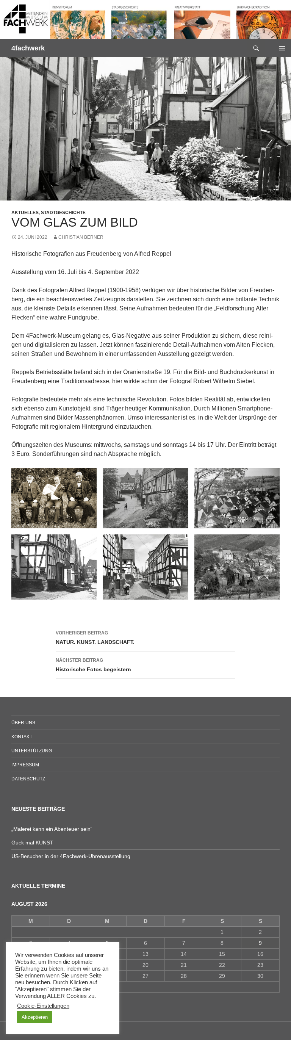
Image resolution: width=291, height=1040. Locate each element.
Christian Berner (80, 237)
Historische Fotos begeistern (93, 665)
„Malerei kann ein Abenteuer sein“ (51, 829)
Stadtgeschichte (63, 212)
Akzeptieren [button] (35, 1017)
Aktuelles (25, 212)
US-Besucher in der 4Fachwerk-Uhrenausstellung (70, 856)
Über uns (23, 722)
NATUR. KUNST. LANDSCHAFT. (95, 637)
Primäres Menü (282, 48)
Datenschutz (28, 779)
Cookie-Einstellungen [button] (43, 1006)
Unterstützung (31, 750)
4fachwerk (28, 48)
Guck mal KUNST (32, 843)
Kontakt (21, 736)
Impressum (25, 764)
